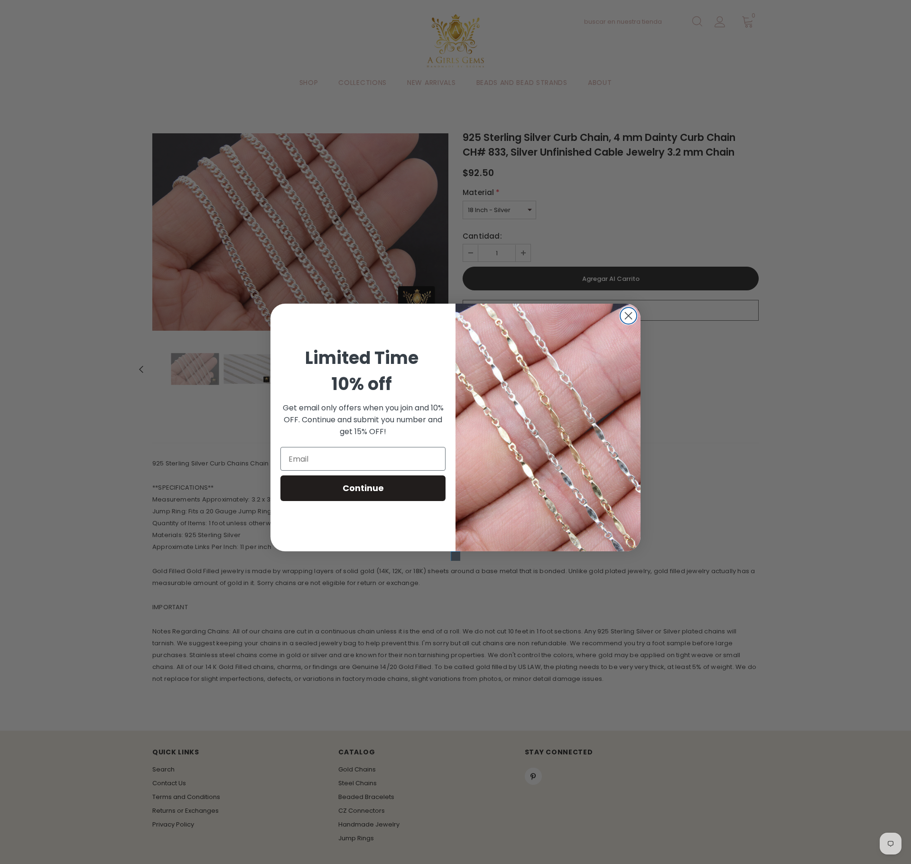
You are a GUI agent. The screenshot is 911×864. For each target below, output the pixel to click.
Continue (363, 488)
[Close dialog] (628, 315)
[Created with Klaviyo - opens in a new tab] (455, 556)
